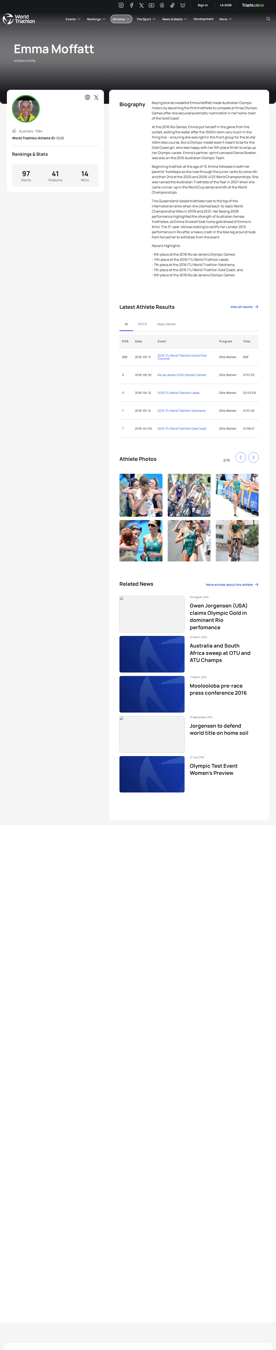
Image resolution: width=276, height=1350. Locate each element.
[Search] (268, 19)
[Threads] (162, 6)
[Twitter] (141, 6)
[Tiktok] (172, 6)
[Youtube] (151, 5)
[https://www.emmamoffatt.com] (87, 97)
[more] (140, 494)
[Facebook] (131, 6)
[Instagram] (121, 6)
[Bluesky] (182, 6)
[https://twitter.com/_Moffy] (96, 97)
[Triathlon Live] (253, 5)
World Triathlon (19, 19)
